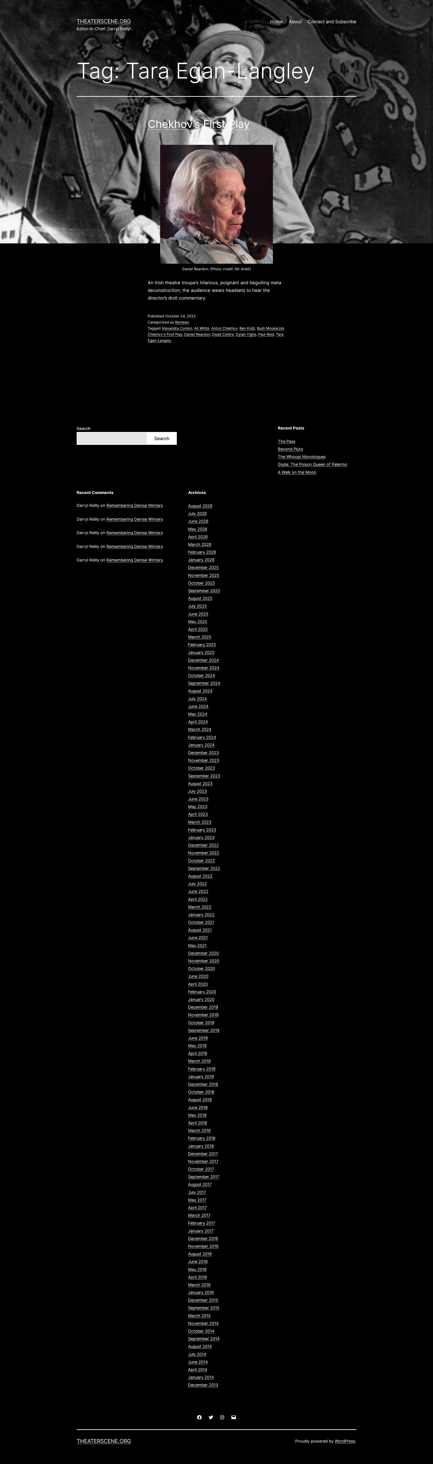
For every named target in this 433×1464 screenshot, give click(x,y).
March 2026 (199, 544)
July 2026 (197, 513)
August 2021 (200, 930)
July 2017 (197, 1192)
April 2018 (197, 1122)
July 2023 (197, 791)
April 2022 (198, 899)
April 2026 (198, 536)
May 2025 (197, 621)
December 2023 (203, 752)
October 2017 (201, 1169)
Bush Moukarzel (270, 328)
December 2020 (203, 953)
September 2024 (204, 683)
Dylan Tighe (246, 334)
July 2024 (197, 698)
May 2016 (197, 1269)
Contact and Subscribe (332, 21)
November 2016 (203, 1246)
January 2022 (201, 914)
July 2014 (197, 1354)
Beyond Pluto (290, 449)
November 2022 (203, 852)
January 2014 (201, 1377)
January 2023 (201, 837)
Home (276, 21)
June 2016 (198, 1261)
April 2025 (198, 629)
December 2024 (203, 660)
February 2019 (201, 1069)
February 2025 (202, 644)
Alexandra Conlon (177, 328)
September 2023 (204, 776)
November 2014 (203, 1323)
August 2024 (200, 690)
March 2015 (199, 1315)
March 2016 (199, 1284)
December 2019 (203, 1007)
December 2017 (203, 1153)
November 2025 (203, 575)
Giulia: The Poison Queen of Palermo (312, 464)
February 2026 (202, 552)
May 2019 (197, 1045)
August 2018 (200, 1099)
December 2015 (203, 1300)
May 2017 (197, 1200)
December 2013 (203, 1385)
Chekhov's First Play (165, 334)
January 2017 (201, 1230)
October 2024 (201, 675)
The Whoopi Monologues (302, 456)
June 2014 (198, 1362)
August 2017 (200, 1184)
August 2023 (200, 783)
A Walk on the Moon (297, 472)
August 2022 (200, 876)
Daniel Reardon (197, 334)
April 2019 (197, 1053)
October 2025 (201, 583)
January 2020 (201, 999)
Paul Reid (266, 334)
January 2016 (201, 1292)
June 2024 (198, 706)
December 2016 (203, 1238)
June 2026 (198, 521)
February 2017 (201, 1223)
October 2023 (201, 768)
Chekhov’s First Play (199, 124)
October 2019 (201, 1022)
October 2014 (201, 1331)
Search (83, 428)
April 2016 (197, 1277)
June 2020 (198, 976)
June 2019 (198, 1038)
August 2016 (200, 1254)
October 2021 (201, 922)
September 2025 (204, 590)
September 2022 (204, 868)
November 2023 (203, 760)
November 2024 (203, 667)
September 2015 (203, 1307)
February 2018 (201, 1138)
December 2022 (203, 845)
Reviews (182, 322)
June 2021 (198, 937)
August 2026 (200, 505)
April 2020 (198, 984)
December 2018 (203, 1084)
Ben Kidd (247, 328)
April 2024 (198, 721)
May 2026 (197, 529)
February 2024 (202, 737)
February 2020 (202, 991)
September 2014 (204, 1338)
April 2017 (197, 1207)
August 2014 (200, 1346)
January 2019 (201, 1076)
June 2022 (198, 891)
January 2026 (201, 559)
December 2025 (203, 567)
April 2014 (197, 1369)
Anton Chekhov (224, 328)
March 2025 (199, 637)
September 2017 (203, 1176)
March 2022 (199, 907)
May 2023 (197, 806)
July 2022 (197, 883)
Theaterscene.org (104, 21)
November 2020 (203, 960)
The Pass (286, 441)
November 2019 (203, 1014)
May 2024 (197, 714)
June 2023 (198, 799)
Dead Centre (223, 334)
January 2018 (201, 1146)
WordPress (345, 1441)
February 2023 (202, 829)
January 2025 (201, 652)
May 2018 (197, 1115)
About (295, 21)
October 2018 (201, 1092)
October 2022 (201, 860)
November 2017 (203, 1161)
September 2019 (203, 1030)
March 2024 (200, 729)
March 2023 (199, 822)
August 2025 (200, 598)
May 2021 (197, 945)
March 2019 (199, 1061)
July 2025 (197, 606)
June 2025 (198, 614)
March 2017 (199, 1215)
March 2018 (199, 1130)
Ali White (201, 328)
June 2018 (198, 1107)
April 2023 (198, 814)
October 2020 (201, 968)
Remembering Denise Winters (134, 505)
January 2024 (201, 745)
